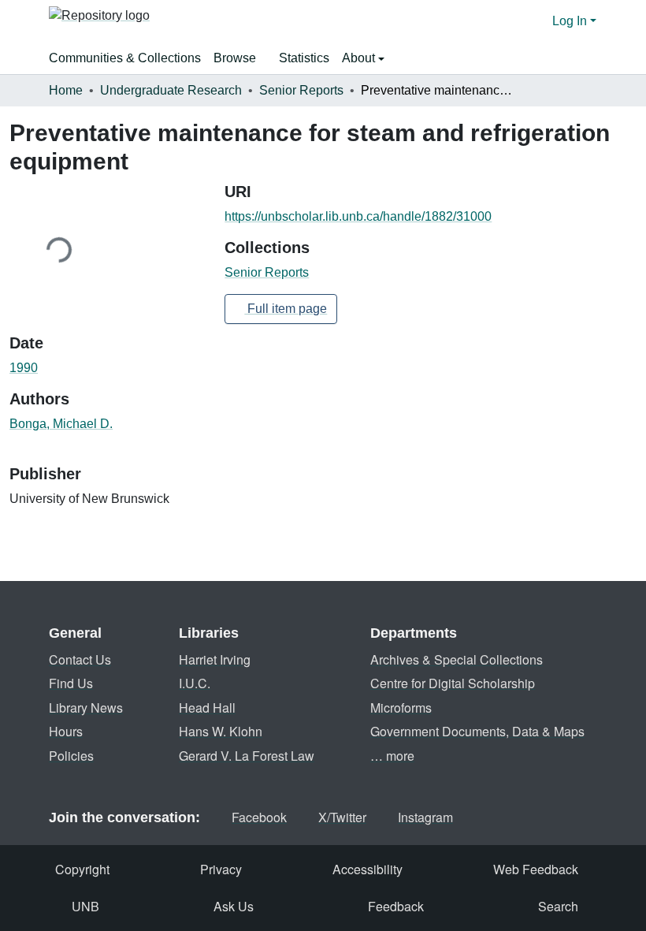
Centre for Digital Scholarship (452, 683)
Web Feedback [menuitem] (535, 869)
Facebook (259, 817)
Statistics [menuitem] (304, 58)
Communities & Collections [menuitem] (125, 58)
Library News (86, 707)
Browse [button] (234, 58)
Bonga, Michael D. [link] (61, 423)
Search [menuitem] (558, 906)
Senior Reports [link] (301, 90)
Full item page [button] (285, 308)
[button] (99, 21)
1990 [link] (23, 367)
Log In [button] (571, 21)
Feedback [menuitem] (396, 906)
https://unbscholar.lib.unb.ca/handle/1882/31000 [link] (358, 216)
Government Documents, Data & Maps (477, 731)
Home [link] (66, 90)
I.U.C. (194, 683)
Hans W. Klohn (220, 731)
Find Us (71, 683)
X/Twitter (342, 817)
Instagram (425, 817)
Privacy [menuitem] (221, 869)
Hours (66, 731)
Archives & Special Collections (456, 659)
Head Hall (207, 707)
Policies (71, 756)
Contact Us (80, 659)
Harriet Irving (215, 659)
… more (392, 756)
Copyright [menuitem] (82, 869)
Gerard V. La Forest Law (246, 756)
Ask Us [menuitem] (233, 906)
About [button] (360, 58)
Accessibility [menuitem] (367, 869)
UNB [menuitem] (85, 906)
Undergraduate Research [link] (171, 90)
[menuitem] (239, 58)
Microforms (401, 707)
